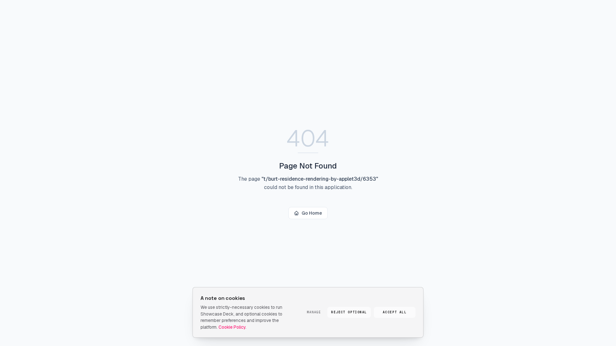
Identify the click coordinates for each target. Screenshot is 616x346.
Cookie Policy (231, 327)
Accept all (394, 312)
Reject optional (349, 312)
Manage (314, 312)
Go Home (312, 213)
